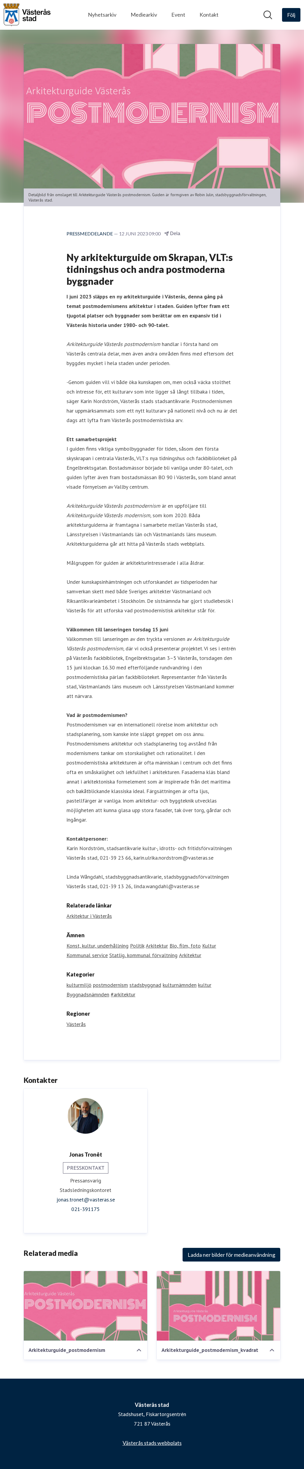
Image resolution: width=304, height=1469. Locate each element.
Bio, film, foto (185, 945)
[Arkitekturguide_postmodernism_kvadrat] (218, 1306)
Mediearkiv (144, 14)
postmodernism (110, 985)
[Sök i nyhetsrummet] (268, 15)
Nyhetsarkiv (102, 14)
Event (178, 14)
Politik (137, 945)
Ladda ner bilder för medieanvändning (231, 1254)
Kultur (209, 945)
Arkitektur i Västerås (89, 916)
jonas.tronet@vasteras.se (85, 1199)
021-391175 (85, 1209)
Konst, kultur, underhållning (97, 945)
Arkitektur (157, 945)
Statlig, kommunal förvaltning (143, 955)
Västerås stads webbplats (152, 1443)
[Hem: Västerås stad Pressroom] (27, 15)
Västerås (76, 1024)
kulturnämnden (180, 985)
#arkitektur (123, 994)
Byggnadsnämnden (87, 994)
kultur (204, 985)
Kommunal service (87, 955)
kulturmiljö (78, 985)
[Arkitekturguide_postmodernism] (85, 1306)
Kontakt (209, 14)
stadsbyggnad (145, 985)
